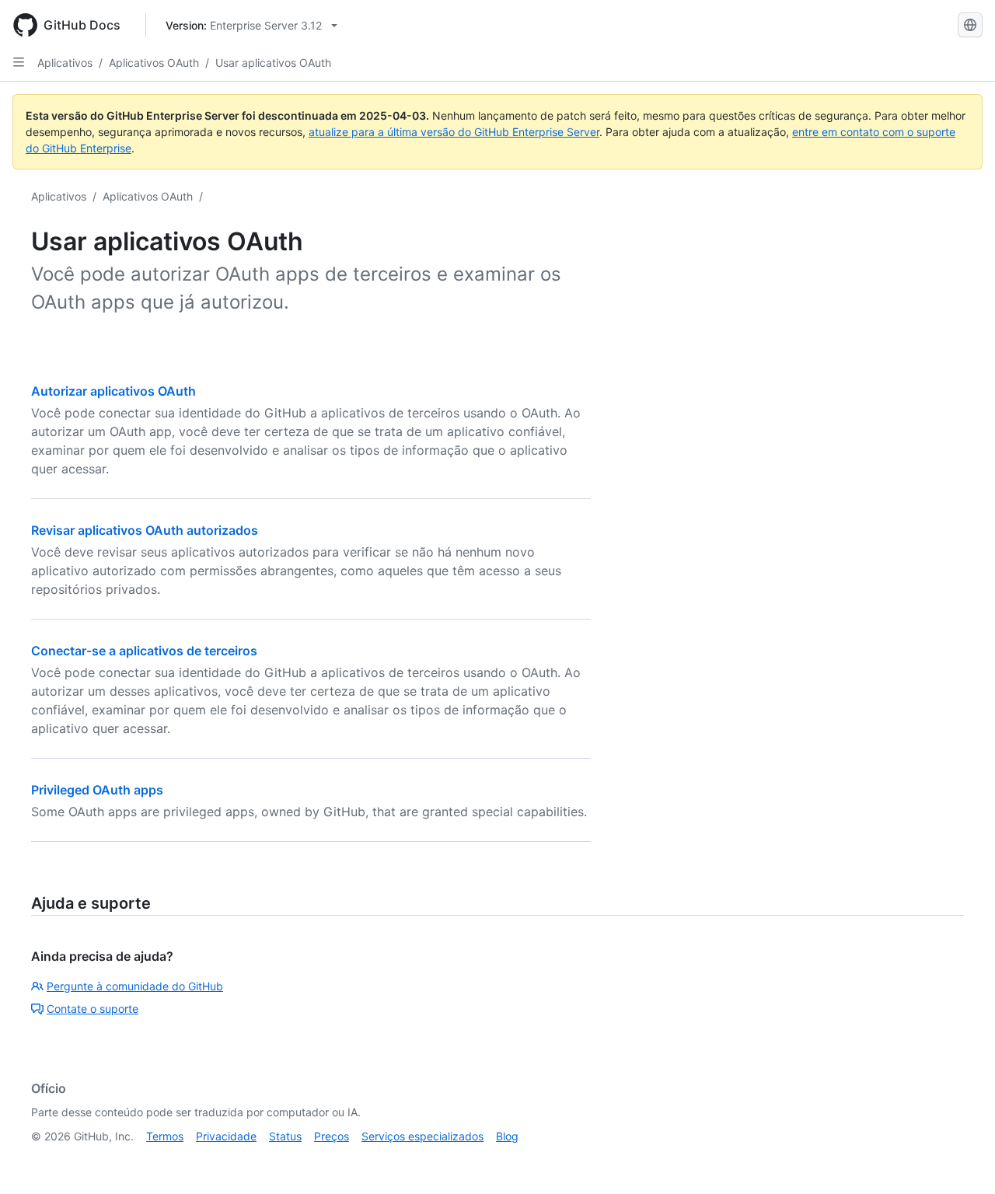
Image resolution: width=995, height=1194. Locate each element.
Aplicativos (65, 62)
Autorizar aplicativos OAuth (113, 391)
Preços (331, 1136)
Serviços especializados (422, 1136)
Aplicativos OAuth (154, 62)
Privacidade (226, 1136)
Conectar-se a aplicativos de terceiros (144, 650)
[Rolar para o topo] (960, 1159)
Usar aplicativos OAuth (273, 62)
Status (285, 1136)
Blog (507, 1136)
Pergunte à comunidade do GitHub (135, 986)
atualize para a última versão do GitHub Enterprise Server (454, 131)
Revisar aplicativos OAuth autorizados (144, 530)
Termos (164, 1136)
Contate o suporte (92, 1008)
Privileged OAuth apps (97, 790)
